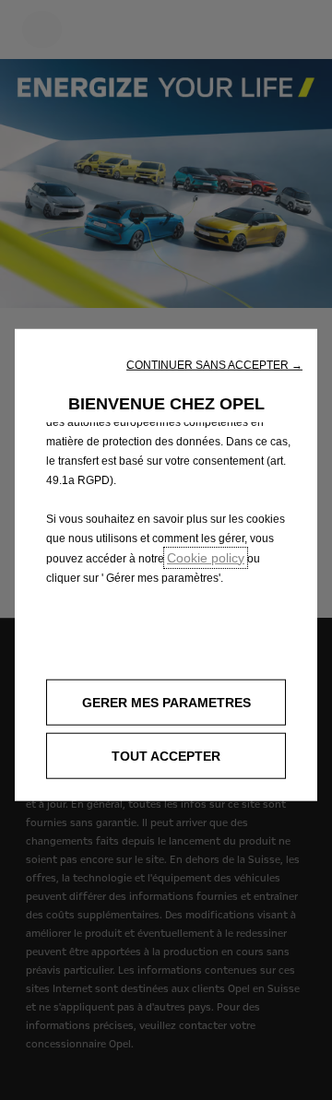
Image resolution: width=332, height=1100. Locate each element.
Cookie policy (205, 557)
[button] (214, 364)
